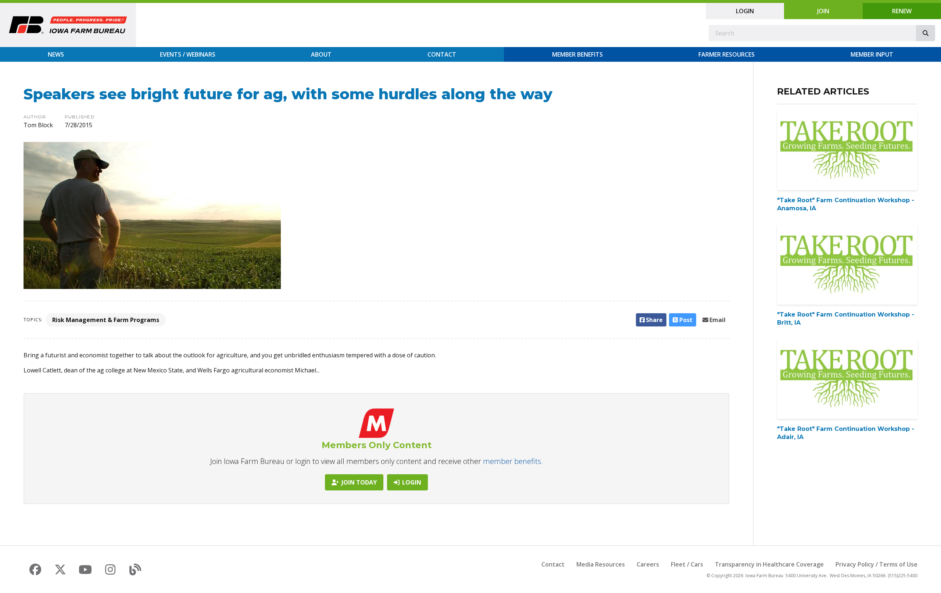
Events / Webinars (187, 54)
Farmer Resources (726, 54)
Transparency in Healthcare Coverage (769, 564)
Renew (902, 11)
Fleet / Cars (687, 564)
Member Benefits (577, 54)
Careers (648, 564)
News (56, 54)
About (321, 54)
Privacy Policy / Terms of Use (876, 564)
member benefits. (513, 461)
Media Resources (600, 564)
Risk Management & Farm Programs (105, 320)
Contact (441, 54)
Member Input (872, 54)
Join (823, 11)
